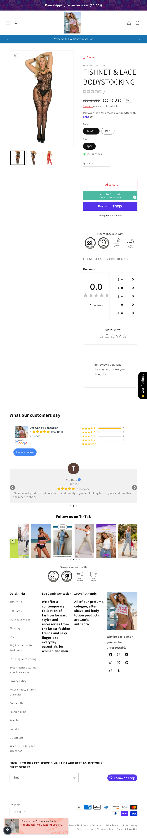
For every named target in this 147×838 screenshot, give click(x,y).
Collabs (14, 729)
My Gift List (16, 737)
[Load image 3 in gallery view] (33, 158)
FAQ (12, 636)
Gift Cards (16, 611)
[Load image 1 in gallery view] (17, 158)
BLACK (91, 131)
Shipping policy (105, 829)
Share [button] (90, 57)
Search (14, 720)
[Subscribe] (74, 777)
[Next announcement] (139, 39)
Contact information (127, 829)
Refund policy (112, 825)
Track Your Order (20, 619)
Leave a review (25, 452)
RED (107, 131)
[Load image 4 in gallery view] (49, 158)
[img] (92, 92)
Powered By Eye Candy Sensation (85, 825)
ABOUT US (16, 602)
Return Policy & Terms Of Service (23, 692)
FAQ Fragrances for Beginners (21, 648)
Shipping (88, 105)
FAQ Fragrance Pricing (23, 659)
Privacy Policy (18, 681)
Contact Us (16, 703)
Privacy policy (130, 825)
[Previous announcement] (7, 39)
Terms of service (85, 829)
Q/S (89, 146)
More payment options (110, 215)
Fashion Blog (18, 711)
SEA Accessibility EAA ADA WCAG (22, 749)
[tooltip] (134, 197)
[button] (8, 23)
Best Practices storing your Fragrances (23, 670)
